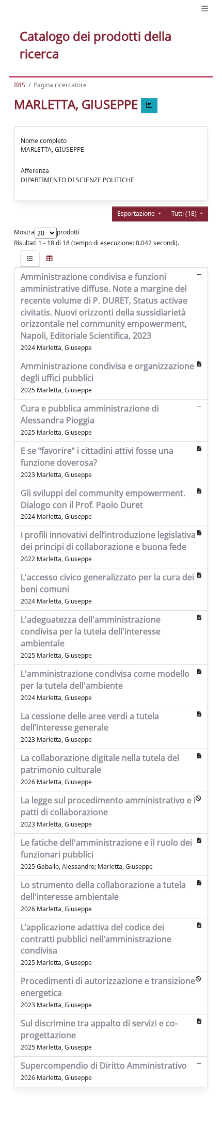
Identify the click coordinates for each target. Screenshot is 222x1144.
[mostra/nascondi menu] (204, 8)
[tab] (30, 258)
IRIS (19, 85)
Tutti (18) (184, 213)
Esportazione (136, 213)
